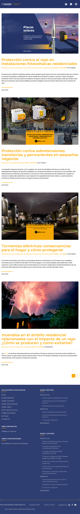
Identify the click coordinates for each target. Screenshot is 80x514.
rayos (6, 353)
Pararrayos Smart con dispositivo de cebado (16, 68)
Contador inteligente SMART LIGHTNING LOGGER (52, 452)
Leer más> (5, 90)
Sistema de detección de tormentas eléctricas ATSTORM (55, 442)
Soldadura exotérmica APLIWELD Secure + (54, 402)
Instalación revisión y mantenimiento (55, 484)
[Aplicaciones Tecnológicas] (11, 4)
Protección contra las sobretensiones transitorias (55, 462)
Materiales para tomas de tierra (53, 406)
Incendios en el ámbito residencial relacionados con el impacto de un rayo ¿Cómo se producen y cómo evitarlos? (38, 339)
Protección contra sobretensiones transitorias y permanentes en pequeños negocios (40, 155)
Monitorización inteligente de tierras (55, 398)
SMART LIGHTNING (60, 68)
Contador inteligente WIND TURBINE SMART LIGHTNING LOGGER (55, 457)
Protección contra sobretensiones (42, 68)
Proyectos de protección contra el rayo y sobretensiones (54, 480)
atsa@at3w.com (62, 505)
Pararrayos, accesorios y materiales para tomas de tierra (54, 472)
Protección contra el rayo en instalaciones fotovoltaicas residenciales (39, 61)
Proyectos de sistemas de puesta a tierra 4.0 (54, 416)
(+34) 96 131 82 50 (49, 505)
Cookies (15, 509)
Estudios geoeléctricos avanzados (54, 412)
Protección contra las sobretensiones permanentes (55, 467)
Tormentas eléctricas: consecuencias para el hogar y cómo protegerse (36, 248)
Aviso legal (32, 505)
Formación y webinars (50, 420)
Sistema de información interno (26, 509)
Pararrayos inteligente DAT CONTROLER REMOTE (51, 447)
